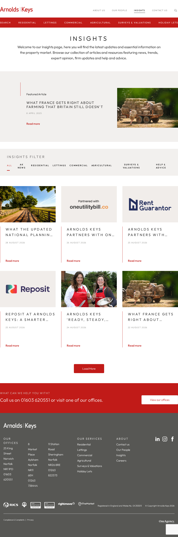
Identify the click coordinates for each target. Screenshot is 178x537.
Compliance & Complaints (14, 520)
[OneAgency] (167, 521)
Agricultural (100, 22)
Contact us (159, 10)
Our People (123, 449)
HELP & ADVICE (161, 166)
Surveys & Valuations (134, 22)
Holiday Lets (168, 22)
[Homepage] (17, 10)
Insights (121, 455)
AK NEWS (22, 166)
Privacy (30, 520)
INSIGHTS (139, 10)
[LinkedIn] (157, 439)
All (9, 165)
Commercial (73, 22)
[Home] (89, 426)
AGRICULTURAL (101, 165)
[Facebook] (172, 439)
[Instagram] (164, 439)
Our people (119, 10)
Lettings (50, 22)
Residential (27, 22)
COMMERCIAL (79, 165)
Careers (121, 460)
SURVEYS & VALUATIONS (131, 166)
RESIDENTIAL (40, 165)
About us (99, 10)
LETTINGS (59, 165)
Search (5, 22)
